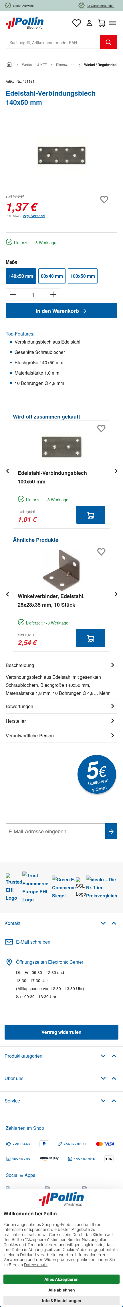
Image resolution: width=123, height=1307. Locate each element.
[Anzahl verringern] (13, 294)
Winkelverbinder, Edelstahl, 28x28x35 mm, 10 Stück (51, 600)
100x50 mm (82, 276)
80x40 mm (52, 276)
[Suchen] (108, 42)
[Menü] (114, 23)
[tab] (61, 678)
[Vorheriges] (7, 471)
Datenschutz (42, 844)
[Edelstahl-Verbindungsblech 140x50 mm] (61, 155)
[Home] (9, 64)
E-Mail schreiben (33, 941)
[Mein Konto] (89, 23)
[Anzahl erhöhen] (53, 294)
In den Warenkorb (58, 311)
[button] (108, 922)
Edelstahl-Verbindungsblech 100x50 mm (52, 477)
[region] (61, 155)
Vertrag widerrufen (61, 1032)
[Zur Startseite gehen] (24, 22)
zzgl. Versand (34, 215)
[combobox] (53, 42)
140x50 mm (21, 276)
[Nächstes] (116, 471)
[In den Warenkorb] (90, 515)
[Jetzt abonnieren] (111, 831)
